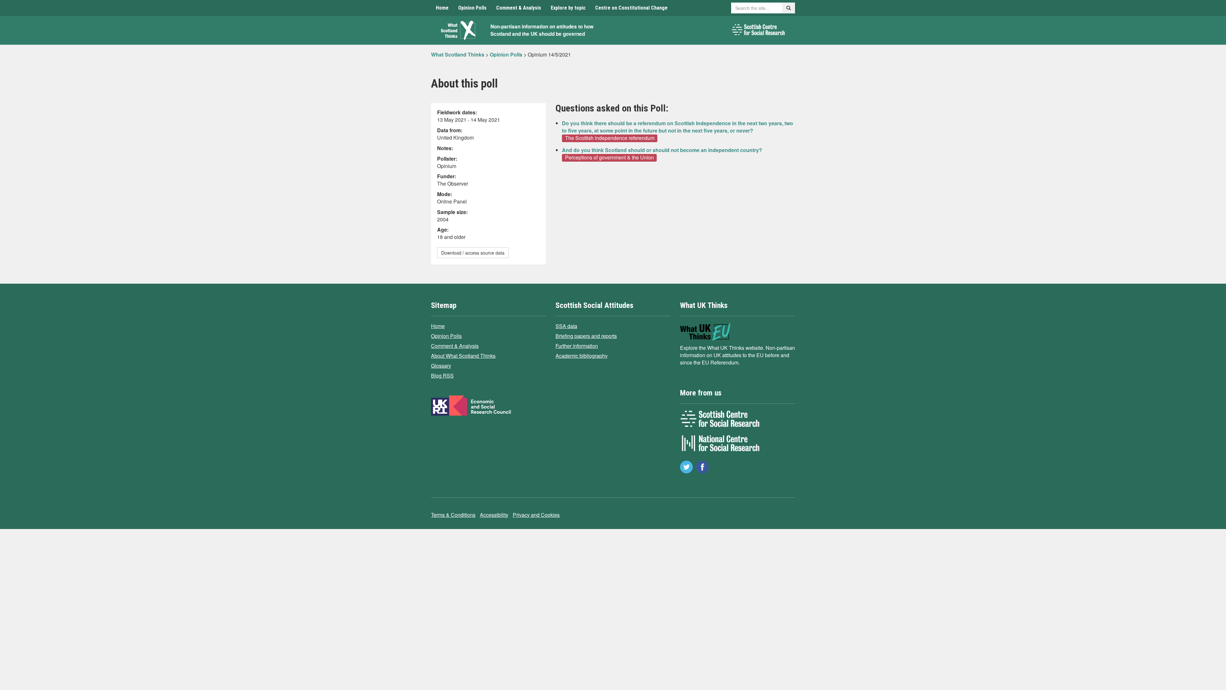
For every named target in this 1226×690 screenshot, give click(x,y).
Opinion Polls (472, 8)
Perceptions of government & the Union (609, 157)
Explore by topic (568, 8)
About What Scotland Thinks (463, 355)
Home (442, 8)
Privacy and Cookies (536, 514)
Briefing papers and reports (586, 336)
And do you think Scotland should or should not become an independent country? (662, 150)
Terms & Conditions (453, 514)
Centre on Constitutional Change (631, 8)
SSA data (566, 326)
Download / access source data (472, 252)
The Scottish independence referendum (610, 138)
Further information (577, 345)
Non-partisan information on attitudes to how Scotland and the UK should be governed (542, 30)
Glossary (441, 365)
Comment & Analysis (518, 8)
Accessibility (494, 514)
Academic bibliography (582, 355)
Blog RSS (442, 375)
